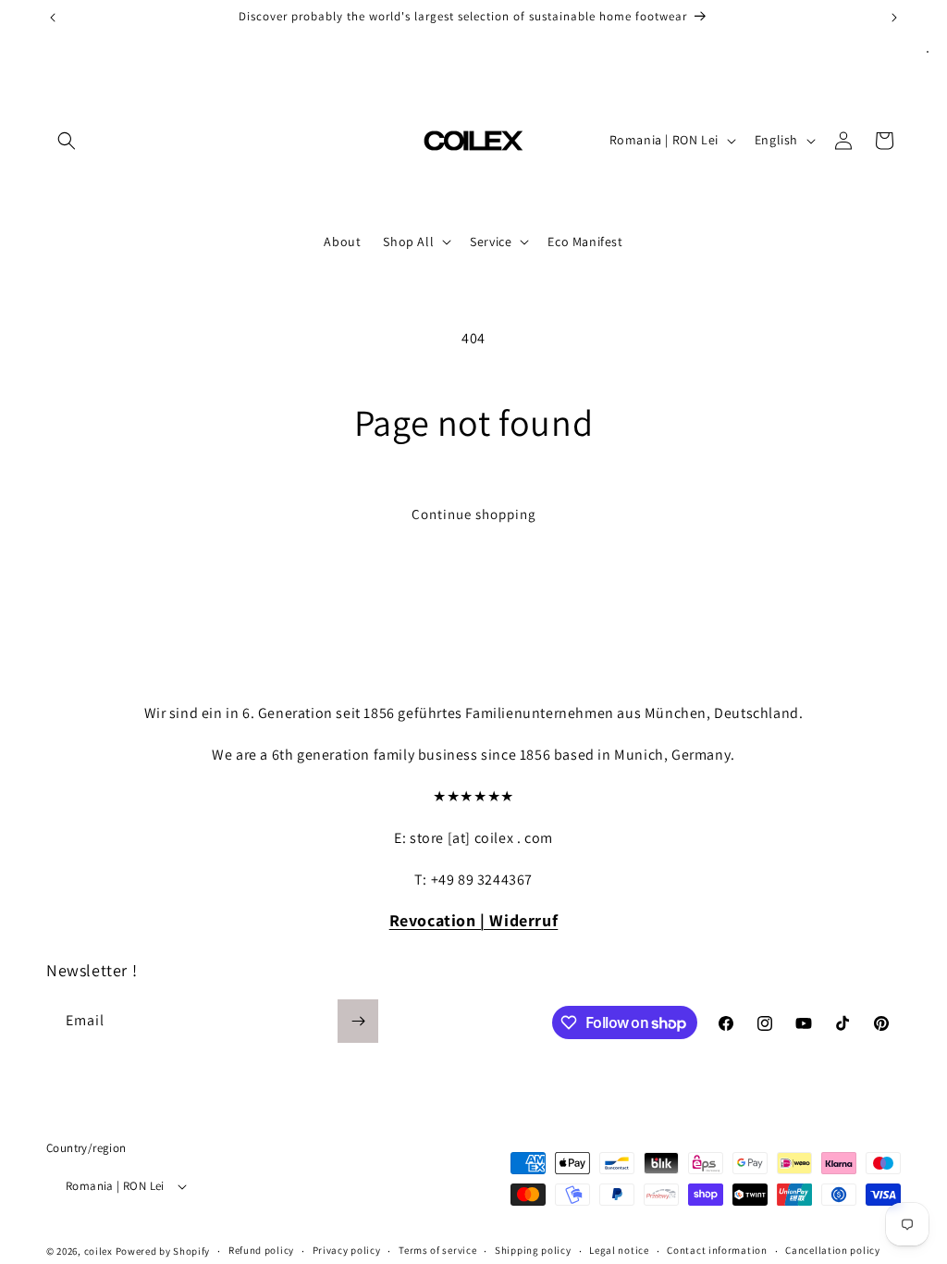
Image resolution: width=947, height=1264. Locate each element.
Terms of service (437, 1250)
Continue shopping (474, 514)
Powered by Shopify (163, 1251)
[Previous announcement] (52, 17)
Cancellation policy (832, 1250)
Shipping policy (533, 1250)
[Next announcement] (894, 17)
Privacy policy (347, 1250)
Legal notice (618, 1250)
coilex (98, 1251)
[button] (66, 140)
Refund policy (261, 1250)
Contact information (717, 1250)
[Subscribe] (358, 1021)
